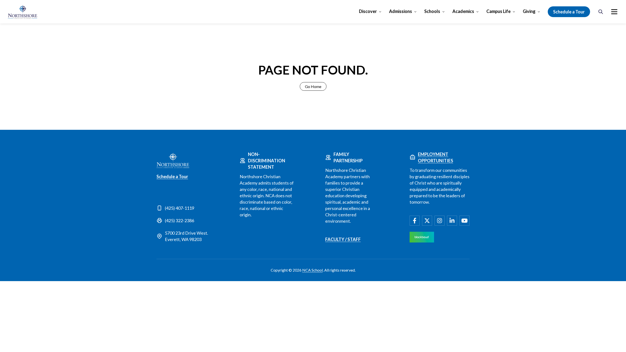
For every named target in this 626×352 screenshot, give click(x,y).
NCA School (312, 270)
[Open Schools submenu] (443, 11)
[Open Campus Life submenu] (513, 11)
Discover (368, 11)
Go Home (313, 86)
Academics (463, 11)
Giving (529, 11)
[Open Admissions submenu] (415, 11)
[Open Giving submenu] (538, 11)
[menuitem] (614, 12)
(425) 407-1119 (179, 208)
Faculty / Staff (343, 239)
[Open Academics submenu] (477, 11)
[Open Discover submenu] (380, 11)
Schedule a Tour (569, 11)
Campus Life (498, 11)
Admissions (400, 11)
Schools (432, 11)
